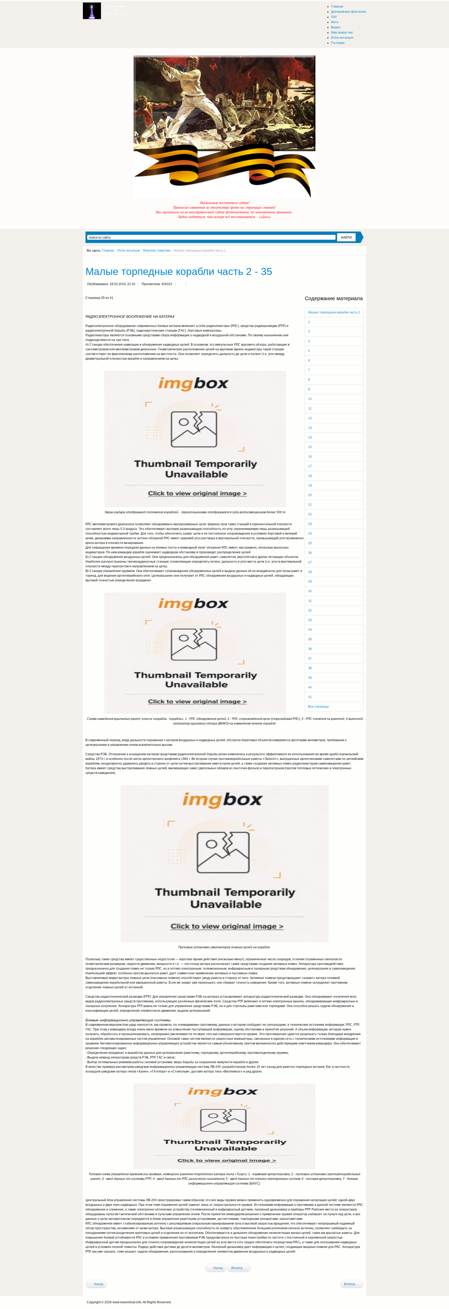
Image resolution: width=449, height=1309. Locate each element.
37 (310, 658)
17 (310, 466)
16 (310, 456)
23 (310, 524)
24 (310, 533)
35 (310, 639)
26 (310, 553)
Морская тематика (156, 250)
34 (310, 630)
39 (310, 678)
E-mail (191, 284)
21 (310, 505)
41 (310, 697)
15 (310, 447)
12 (310, 418)
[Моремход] (105, 9)
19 (310, 485)
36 (310, 649)
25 (310, 543)
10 (310, 399)
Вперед (237, 1268)
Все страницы (318, 706)
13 (310, 428)
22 (310, 514)
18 (310, 476)
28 (310, 572)
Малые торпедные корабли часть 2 (334, 312)
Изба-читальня (128, 250)
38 (310, 668)
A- (361, 260)
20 (310, 495)
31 (310, 601)
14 (310, 437)
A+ (352, 260)
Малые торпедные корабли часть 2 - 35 (178, 271)
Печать (181, 284)
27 (310, 562)
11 (310, 408)
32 (310, 610)
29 (310, 581)
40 (310, 687)
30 (310, 591)
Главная (108, 250)
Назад (218, 1268)
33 (310, 620)
